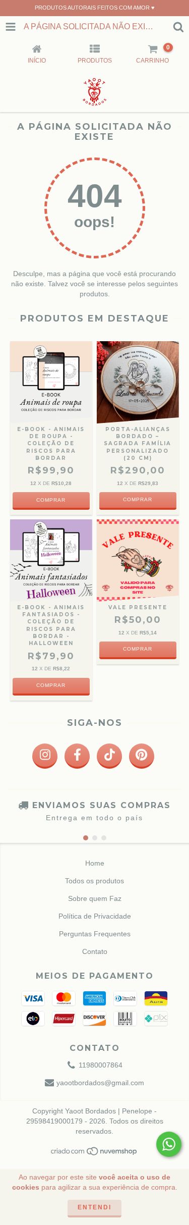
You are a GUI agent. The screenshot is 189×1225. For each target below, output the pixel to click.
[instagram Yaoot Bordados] (44, 756)
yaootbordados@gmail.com (100, 1083)
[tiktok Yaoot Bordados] (109, 756)
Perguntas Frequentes (95, 934)
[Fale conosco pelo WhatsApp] (168, 1144)
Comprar (137, 499)
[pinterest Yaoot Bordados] (141, 756)
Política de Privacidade (94, 916)
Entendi (94, 1207)
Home (94, 863)
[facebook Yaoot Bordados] (77, 756)
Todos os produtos (94, 881)
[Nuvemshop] (94, 1154)
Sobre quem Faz (94, 898)
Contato (94, 951)
